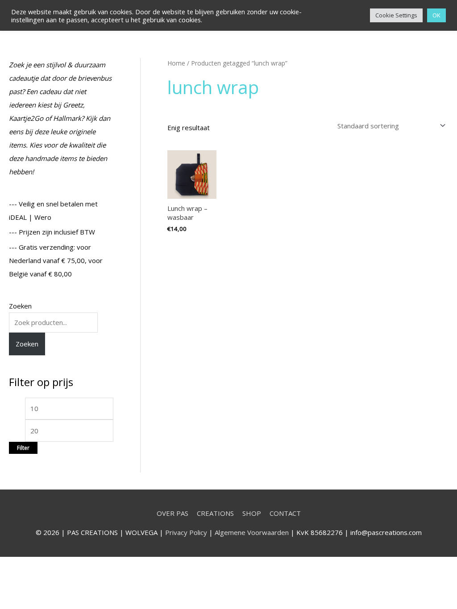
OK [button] (436, 15)
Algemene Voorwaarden (252, 532)
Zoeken (20, 305)
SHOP (251, 513)
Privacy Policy (186, 532)
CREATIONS (215, 513)
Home (176, 63)
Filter (23, 447)
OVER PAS (172, 513)
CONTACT (285, 513)
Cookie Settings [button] (396, 15)
